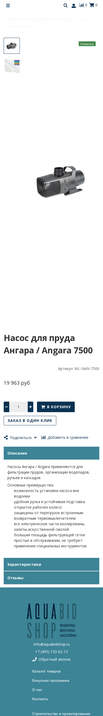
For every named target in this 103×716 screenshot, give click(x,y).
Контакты (40, 699)
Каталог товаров (46, 671)
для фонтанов (16, 26)
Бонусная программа (50, 680)
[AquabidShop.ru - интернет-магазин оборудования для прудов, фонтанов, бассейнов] (51, 620)
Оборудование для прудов (49, 18)
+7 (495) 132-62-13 (51, 651)
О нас (37, 690)
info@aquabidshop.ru (52, 644)
